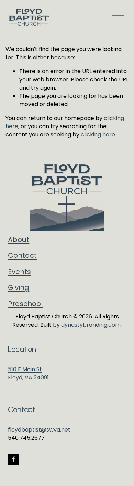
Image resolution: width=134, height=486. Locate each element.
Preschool (25, 303)
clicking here (98, 135)
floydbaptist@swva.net (39, 430)
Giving (18, 287)
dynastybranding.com (91, 325)
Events (19, 271)
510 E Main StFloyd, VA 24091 (28, 373)
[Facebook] (13, 459)
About (18, 239)
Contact (22, 255)
